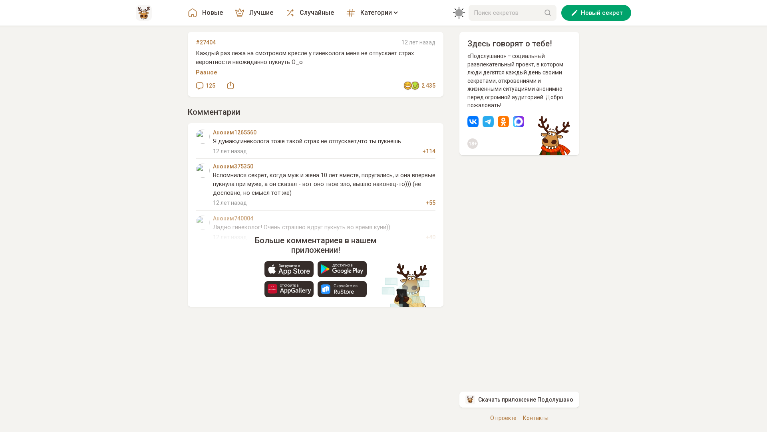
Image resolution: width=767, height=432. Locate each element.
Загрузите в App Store (289, 269)
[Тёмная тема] (459, 12)
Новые (212, 12)
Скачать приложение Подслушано (525, 399)
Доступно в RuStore (342, 289)
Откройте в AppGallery (289, 289)
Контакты (535, 418)
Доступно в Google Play (342, 269)
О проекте (503, 418)
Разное (206, 72)
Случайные (317, 12)
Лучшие (261, 12)
